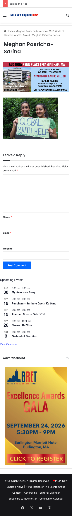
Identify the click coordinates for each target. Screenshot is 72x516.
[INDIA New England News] (24, 15)
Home (10, 31)
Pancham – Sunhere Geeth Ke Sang (34, 303)
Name (7, 217)
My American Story (23, 292)
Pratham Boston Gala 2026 (28, 314)
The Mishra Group (54, 486)
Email (7, 232)
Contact (16, 492)
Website (8, 248)
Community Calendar (51, 498)
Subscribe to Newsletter (23, 498)
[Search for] (67, 16)
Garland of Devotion (24, 336)
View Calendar (8, 344)
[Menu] (4, 16)
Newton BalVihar (22, 325)
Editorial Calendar (50, 492)
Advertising (30, 492)
